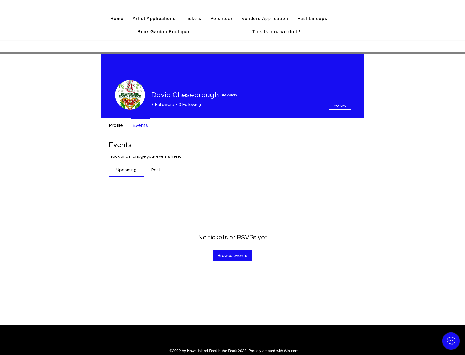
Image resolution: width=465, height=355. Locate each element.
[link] (126, 170)
